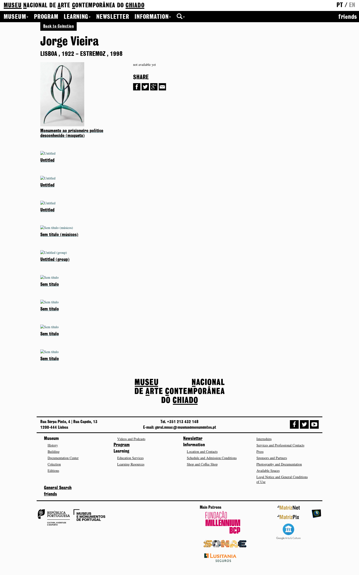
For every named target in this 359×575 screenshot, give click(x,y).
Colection (54, 464)
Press (260, 451)
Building (54, 451)
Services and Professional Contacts (280, 445)
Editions (53, 470)
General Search (58, 488)
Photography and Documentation (279, 464)
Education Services (130, 458)
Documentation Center (63, 458)
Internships (264, 438)
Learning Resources (130, 464)
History (53, 445)
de (74, 6)
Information (152, 17)
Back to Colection (58, 26)
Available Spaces (268, 470)
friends (347, 17)
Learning (76, 17)
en (352, 5)
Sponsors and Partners (271, 458)
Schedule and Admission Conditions (212, 458)
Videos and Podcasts (131, 438)
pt (340, 5)
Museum (15, 17)
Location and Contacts (202, 451)
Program (46, 17)
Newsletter (112, 17)
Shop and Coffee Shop (202, 464)
